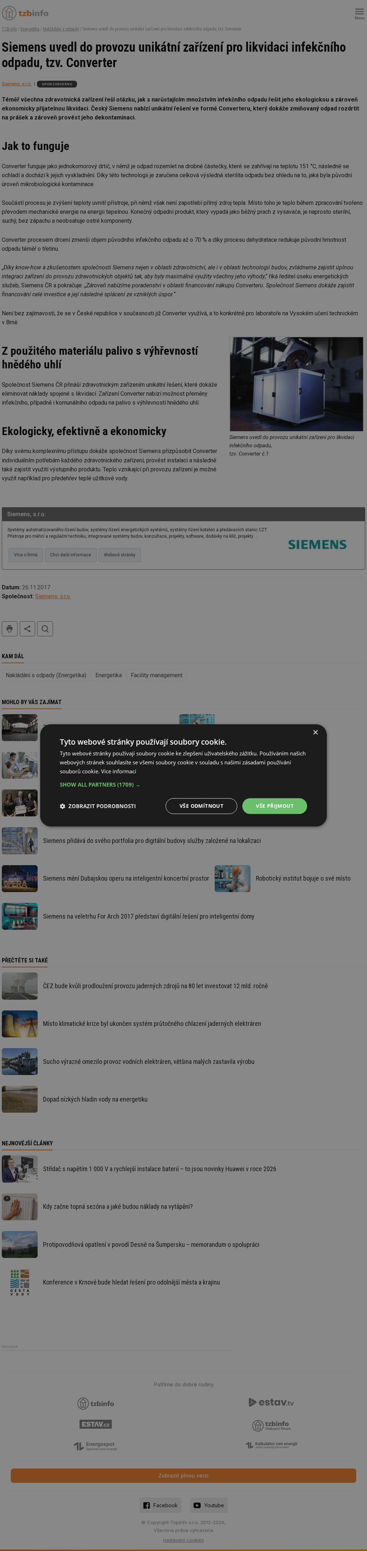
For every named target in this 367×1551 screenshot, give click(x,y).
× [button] (315, 732)
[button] (183, 784)
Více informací (118, 771)
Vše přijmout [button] (275, 805)
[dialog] (183, 775)
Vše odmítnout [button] (201, 805)
